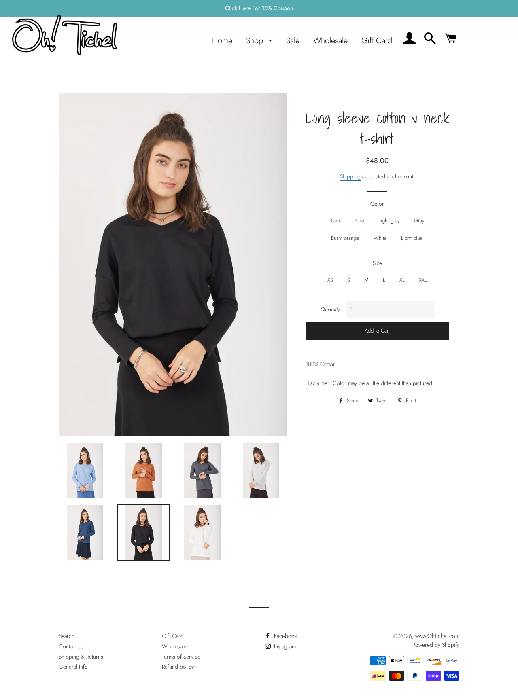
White (380, 238)
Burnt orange (345, 238)
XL (402, 280)
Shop (255, 41)
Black (334, 221)
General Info (73, 667)
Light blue (412, 238)
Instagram (284, 646)
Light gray (389, 221)
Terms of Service (181, 656)
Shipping (350, 176)
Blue (359, 221)
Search (66, 636)
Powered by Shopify (435, 645)
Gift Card (376, 41)
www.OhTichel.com (437, 636)
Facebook (284, 636)
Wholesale (330, 41)
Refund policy (178, 667)
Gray (419, 221)
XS (330, 280)
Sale (292, 41)
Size (377, 263)
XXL (423, 280)
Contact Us (71, 646)
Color (377, 204)
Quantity (330, 309)
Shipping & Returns (81, 656)
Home (222, 41)
